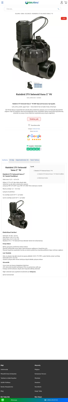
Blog (2, 391)
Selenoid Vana (36, 128)
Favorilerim (38, 387)
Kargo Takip (38, 391)
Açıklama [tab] (5, 160)
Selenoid (28, 13)
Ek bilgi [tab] (12, 160)
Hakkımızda (4, 369)
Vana (22, 13)
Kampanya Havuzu (40, 374)
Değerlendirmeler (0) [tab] (22, 160)
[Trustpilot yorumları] (34, 148)
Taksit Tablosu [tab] (34, 160)
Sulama (17, 13)
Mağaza (37, 369)
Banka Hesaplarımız (7, 387)
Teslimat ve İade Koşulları (8, 378)
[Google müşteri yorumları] (34, 138)
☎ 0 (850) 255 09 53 (51, 400)
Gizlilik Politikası (5, 382)
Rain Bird (36, 131)
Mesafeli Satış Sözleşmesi (8, 374)
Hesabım (37, 382)
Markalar (37, 378)
